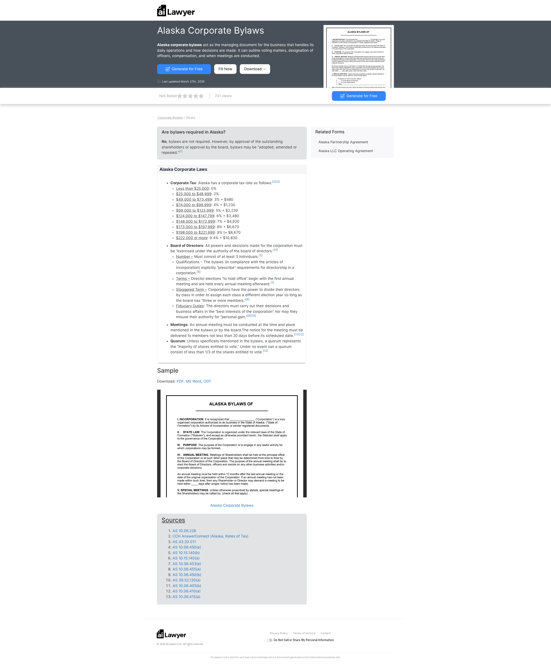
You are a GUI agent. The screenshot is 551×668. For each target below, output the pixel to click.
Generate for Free (187, 69)
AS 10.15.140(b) (186, 553)
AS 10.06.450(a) (187, 547)
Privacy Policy (279, 633)
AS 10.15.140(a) (186, 558)
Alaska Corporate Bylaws (232, 505)
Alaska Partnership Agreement (343, 142)
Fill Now (225, 69)
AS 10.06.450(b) (187, 575)
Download (253, 69)
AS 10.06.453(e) (187, 564)
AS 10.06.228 (184, 531)
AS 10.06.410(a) (187, 591)
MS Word (193, 381)
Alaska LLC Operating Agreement (346, 151)
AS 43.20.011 (184, 542)
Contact (325, 633)
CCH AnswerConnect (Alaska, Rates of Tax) (210, 536)
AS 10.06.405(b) (187, 586)
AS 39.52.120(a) (187, 580)
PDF (180, 381)
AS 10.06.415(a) (186, 597)
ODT (207, 381)
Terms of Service (304, 633)
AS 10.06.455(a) (187, 569)
